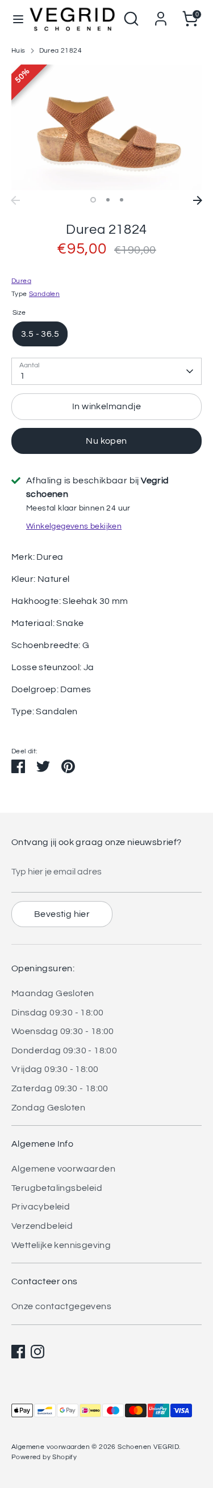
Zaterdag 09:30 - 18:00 (59, 1088)
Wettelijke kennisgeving (61, 1245)
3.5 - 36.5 (40, 333)
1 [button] (93, 200)
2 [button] (108, 199)
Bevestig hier (62, 914)
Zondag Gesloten (48, 1107)
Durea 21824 (60, 50)
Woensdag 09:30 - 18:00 (62, 1031)
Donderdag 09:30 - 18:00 (64, 1050)
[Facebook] (18, 1351)
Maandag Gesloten (52, 993)
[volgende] (197, 200)
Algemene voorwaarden (63, 1168)
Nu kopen (106, 440)
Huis (18, 50)
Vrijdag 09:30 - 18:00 (54, 1069)
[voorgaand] (15, 200)
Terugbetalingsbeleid (56, 1188)
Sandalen (44, 294)
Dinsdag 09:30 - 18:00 (57, 1012)
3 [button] (121, 199)
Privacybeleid (40, 1206)
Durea (21, 281)
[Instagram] (37, 1351)
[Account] (160, 14)
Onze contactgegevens (61, 1306)
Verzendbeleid (42, 1225)
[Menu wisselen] (14, 18)
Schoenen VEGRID (148, 1447)
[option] (106, 128)
